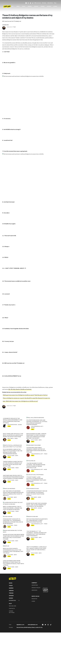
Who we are (37, 2)
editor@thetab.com (32, 624)
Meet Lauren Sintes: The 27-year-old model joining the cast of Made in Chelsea (12, 508)
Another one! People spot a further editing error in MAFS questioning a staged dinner (13, 477)
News (18, 6)
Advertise (50, 2)
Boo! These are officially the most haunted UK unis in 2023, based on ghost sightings (13, 435)
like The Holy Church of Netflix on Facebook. (20, 389)
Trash (23, 6)
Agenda (36, 6)
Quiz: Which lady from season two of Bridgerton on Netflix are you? (20, 401)
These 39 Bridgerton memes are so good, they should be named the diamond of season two (26, 398)
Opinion (49, 6)
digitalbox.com (20, 624)
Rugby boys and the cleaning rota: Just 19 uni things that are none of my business (36, 505)
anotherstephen (12, 424)
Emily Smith (10, 438)
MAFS (40, 439)
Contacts (12, 608)
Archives (34, 590)
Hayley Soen (9, 26)
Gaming (30, 6)
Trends (42, 6)
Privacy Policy (36, 587)
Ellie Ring (10, 497)
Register (34, 598)
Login (33, 601)
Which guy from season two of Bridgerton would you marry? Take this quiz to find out (25, 395)
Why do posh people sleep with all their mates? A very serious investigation (37, 520)
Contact (44, 2)
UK (9, 426)
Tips (55, 2)
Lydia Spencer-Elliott (37, 426)
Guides (55, 6)
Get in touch (45, 590)
